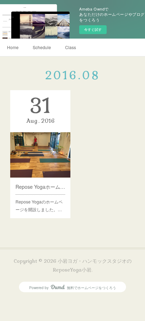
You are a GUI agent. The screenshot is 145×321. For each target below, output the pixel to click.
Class (70, 47)
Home (13, 47)
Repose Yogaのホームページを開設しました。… (39, 205)
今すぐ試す (93, 29)
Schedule (42, 47)
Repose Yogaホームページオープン (40, 186)
